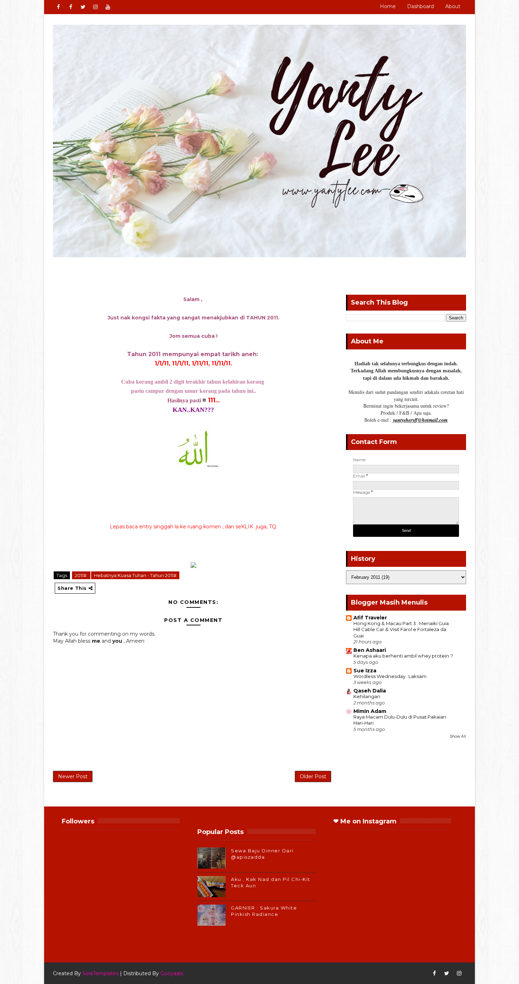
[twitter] (83, 7)
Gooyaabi (171, 973)
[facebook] (58, 7)
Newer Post (73, 776)
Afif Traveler (370, 617)
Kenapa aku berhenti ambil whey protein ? (403, 656)
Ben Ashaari (369, 650)
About (452, 6)
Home (388, 6)
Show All (458, 736)
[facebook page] (70, 7)
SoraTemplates (100, 973)
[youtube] (107, 7)
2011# (81, 575)
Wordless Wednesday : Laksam (389, 676)
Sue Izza (364, 670)
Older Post (313, 776)
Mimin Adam (369, 711)
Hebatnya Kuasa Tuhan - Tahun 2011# (135, 575)
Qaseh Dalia (369, 691)
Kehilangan (366, 696)
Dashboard (420, 6)
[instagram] (95, 7)
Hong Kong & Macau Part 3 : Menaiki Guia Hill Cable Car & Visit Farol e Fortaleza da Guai (401, 629)
